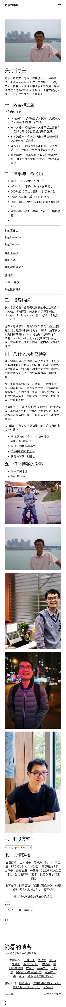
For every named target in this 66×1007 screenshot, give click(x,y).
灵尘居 (16, 964)
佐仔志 (38, 862)
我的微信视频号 (14, 289)
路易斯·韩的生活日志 (29, 972)
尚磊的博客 (11, 5)
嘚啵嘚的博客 (50, 866)
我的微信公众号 (14, 267)
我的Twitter (12, 244)
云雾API (48, 889)
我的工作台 (11, 230)
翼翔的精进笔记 (43, 976)
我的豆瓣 (10, 260)
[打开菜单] (59, 5)
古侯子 (9, 870)
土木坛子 (25, 862)
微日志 (9, 275)
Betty (48, 862)
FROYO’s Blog (19, 866)
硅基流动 (24, 885)
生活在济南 (22, 874)
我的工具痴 (11, 253)
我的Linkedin (13, 237)
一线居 (34, 870)
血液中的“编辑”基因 (23, 451)
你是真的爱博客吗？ (23, 446)
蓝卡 (34, 874)
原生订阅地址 (19, 471)
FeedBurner (18, 476)
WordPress (51, 993)
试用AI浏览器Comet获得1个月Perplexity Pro (37, 887)
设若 (42, 874)
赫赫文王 (21, 870)
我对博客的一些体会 (23, 456)
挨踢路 (35, 866)
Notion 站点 (12, 282)
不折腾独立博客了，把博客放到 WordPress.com (30, 439)
